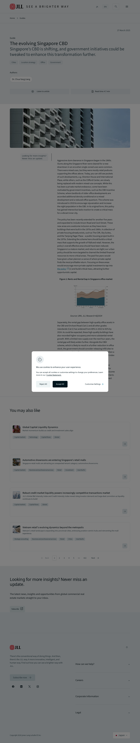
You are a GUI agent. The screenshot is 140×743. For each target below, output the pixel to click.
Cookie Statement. (53, 375)
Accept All (60, 384)
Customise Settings (94, 384)
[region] (70, 371)
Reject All (43, 384)
